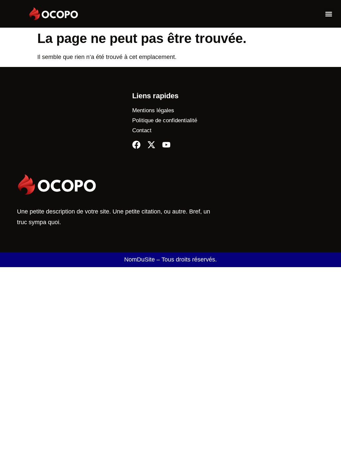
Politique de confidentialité (164, 120)
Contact (142, 130)
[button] (328, 13)
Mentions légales (153, 110)
